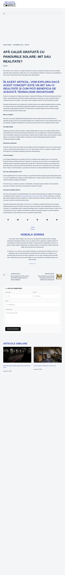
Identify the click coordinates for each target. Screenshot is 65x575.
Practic (27, 44)
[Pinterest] (28, 220)
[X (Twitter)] (18, 220)
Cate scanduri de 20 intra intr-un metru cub (45, 365)
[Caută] (56, 4)
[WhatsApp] (47, 220)
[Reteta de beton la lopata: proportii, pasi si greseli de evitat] (17, 355)
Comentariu (9, 309)
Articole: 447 (32, 263)
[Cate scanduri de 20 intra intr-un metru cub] (48, 355)
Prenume (8, 292)
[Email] (57, 220)
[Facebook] (8, 220)
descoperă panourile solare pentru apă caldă (32, 196)
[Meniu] (60, 4)
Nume (35, 292)
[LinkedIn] (37, 220)
